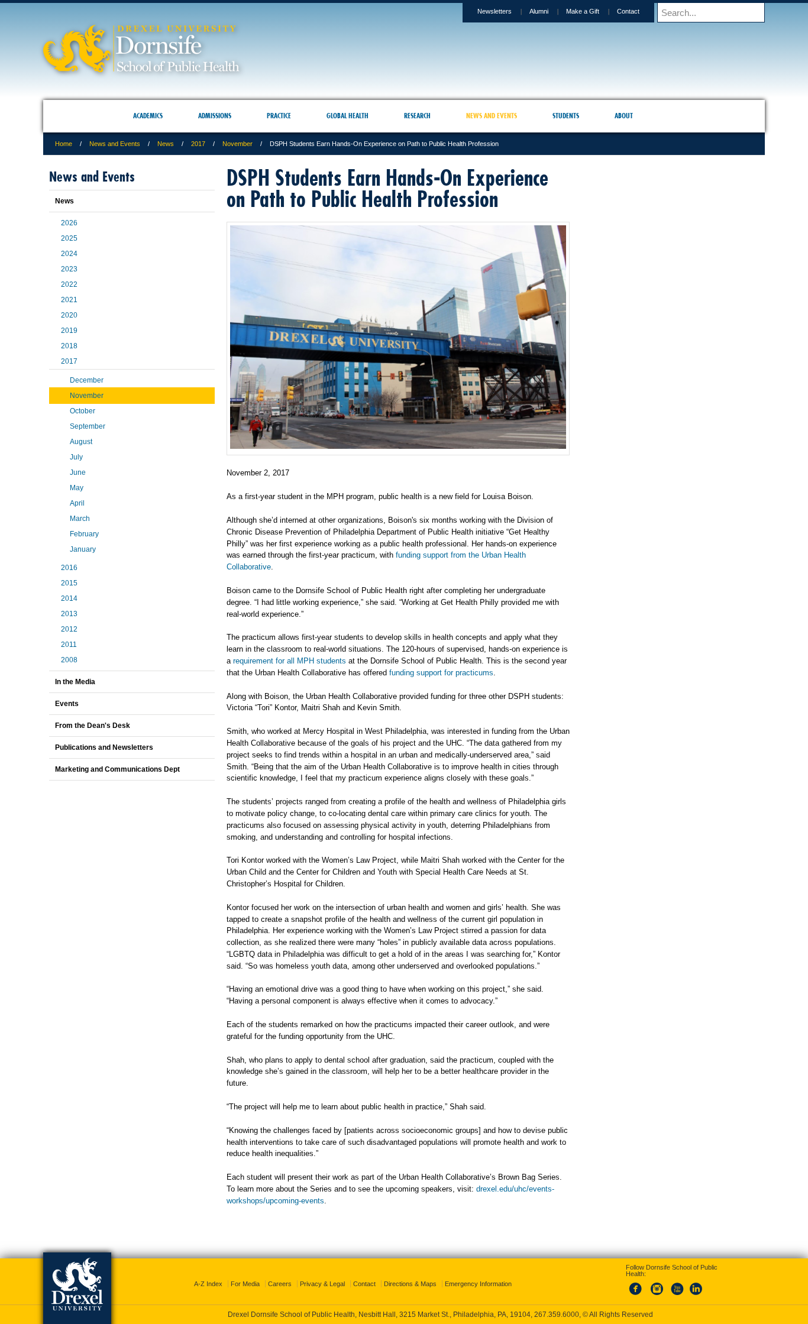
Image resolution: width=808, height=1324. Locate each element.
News (165, 143)
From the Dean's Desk (92, 725)
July (76, 457)
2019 (69, 330)
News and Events (114, 143)
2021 (69, 300)
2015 (69, 583)
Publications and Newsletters (104, 747)
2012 (69, 629)
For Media (245, 1273)
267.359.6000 (403, 1314)
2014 (69, 598)
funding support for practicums (441, 672)
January (83, 549)
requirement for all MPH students (289, 660)
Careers (280, 1273)
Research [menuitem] (417, 115)
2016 (69, 568)
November (237, 143)
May (76, 488)
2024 (69, 254)
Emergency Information (478, 1273)
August (81, 442)
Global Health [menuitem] (348, 115)
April (77, 503)
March (80, 518)
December (87, 380)
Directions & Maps (410, 1273)
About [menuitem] (624, 115)
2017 (198, 143)
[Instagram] (657, 1285)
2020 (69, 315)
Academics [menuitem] (148, 115)
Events (67, 704)
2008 (69, 660)
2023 (69, 269)
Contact (628, 11)
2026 (69, 223)
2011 (69, 644)
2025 (69, 238)
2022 (69, 284)
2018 (69, 346)
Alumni (538, 11)
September (87, 426)
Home (63, 143)
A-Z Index (208, 1273)
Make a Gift (582, 11)
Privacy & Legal (322, 1273)
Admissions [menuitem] (214, 115)
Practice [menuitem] (279, 115)
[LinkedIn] (696, 1285)
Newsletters (494, 11)
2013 (69, 614)
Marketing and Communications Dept (117, 769)
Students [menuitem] (565, 115)
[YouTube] (677, 1285)
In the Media (75, 682)
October (82, 411)
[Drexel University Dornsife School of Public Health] (141, 68)
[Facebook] (638, 1285)
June (78, 472)
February (84, 534)
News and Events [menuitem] (491, 115)
